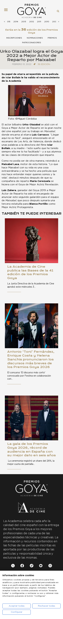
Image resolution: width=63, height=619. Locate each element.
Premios (52, 38)
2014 (15, 22)
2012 (31, 22)
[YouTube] (41, 566)
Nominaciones (35, 38)
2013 (23, 22)
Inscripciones (14, 38)
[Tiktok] (31, 566)
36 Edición (44, 64)
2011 (39, 22)
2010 (46, 22)
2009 (55, 22)
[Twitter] (13, 566)
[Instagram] (50, 566)
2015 (8, 22)
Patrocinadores (31, 43)
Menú (7, 11)
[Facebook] (22, 566)
